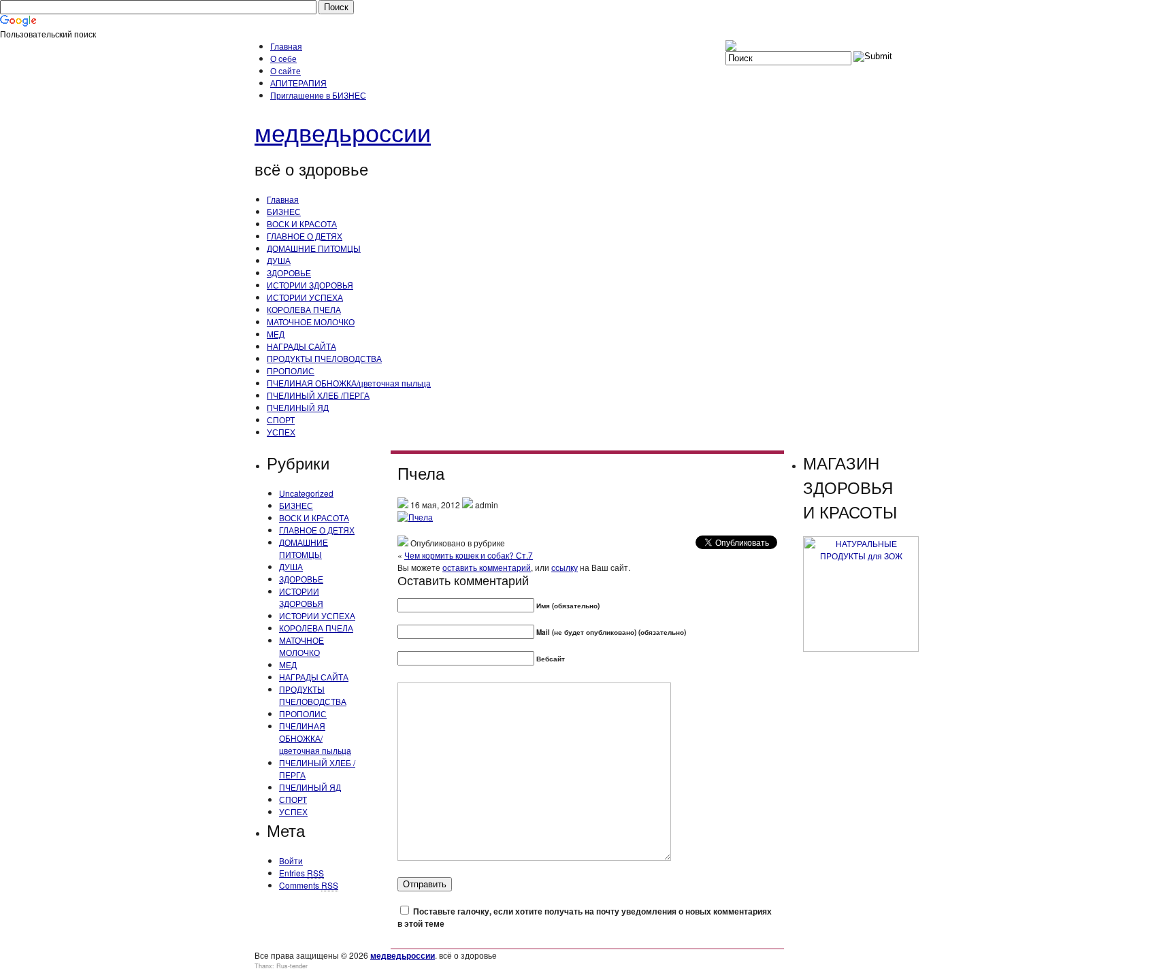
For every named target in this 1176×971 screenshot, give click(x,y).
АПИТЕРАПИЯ (298, 82)
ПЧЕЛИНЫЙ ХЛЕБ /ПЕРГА (318, 395)
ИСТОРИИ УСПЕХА (305, 297)
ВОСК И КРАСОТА (302, 223)
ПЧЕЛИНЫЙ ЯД (298, 407)
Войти (291, 860)
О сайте (285, 70)
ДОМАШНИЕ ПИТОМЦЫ (314, 248)
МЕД (275, 334)
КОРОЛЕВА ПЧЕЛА (304, 309)
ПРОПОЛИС (290, 370)
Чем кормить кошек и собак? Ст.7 (468, 555)
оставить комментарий (486, 567)
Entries (301, 872)
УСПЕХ (281, 432)
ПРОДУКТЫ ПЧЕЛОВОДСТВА (324, 358)
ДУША (279, 260)
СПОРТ (281, 419)
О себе (283, 58)
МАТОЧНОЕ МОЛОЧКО (311, 321)
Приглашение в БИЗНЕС (318, 95)
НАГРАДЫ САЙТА (301, 346)
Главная (286, 46)
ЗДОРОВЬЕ (289, 272)
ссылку (564, 567)
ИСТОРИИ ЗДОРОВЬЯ (310, 285)
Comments (308, 885)
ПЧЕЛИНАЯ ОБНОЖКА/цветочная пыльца (349, 383)
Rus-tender (292, 965)
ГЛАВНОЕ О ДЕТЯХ (304, 236)
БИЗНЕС (284, 211)
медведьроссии (343, 131)
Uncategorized (306, 493)
